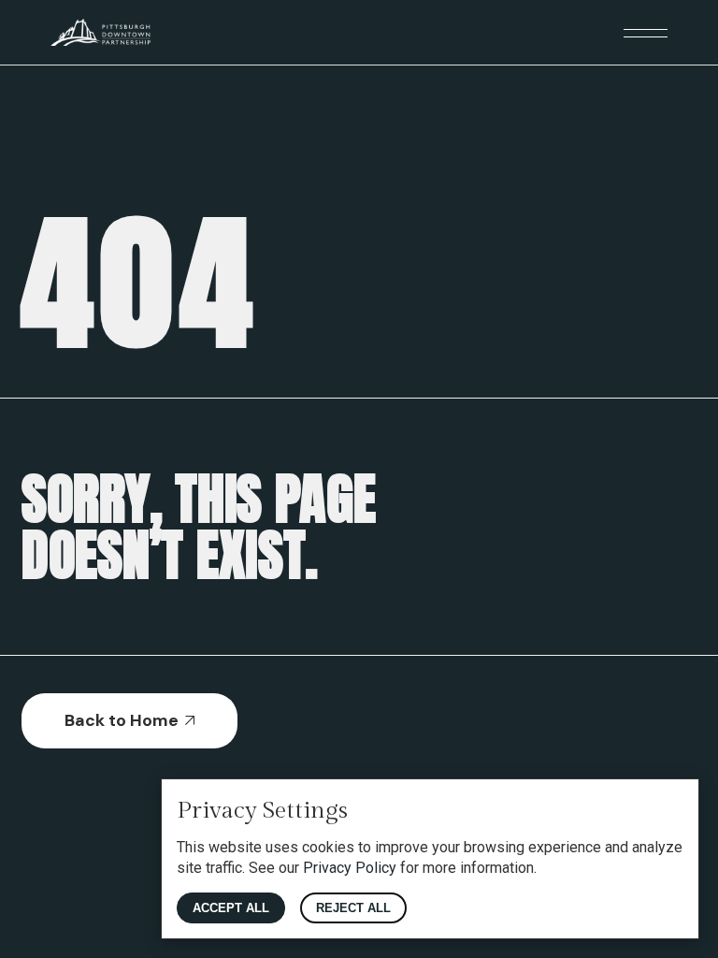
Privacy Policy (349, 868)
